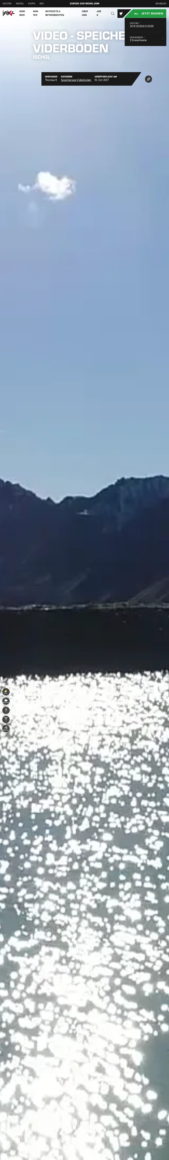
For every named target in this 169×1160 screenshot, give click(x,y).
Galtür (7, 3)
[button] (113, 13)
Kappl (31, 3)
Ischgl (20, 3)
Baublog (161, 3)
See (42, 3)
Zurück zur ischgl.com (84, 3)
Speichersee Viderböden (76, 80)
